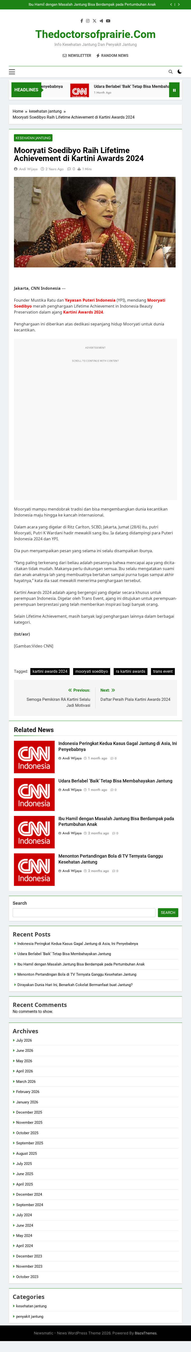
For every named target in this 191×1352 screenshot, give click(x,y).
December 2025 (29, 1112)
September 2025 (29, 1143)
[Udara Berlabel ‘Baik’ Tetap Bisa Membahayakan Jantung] (67, 93)
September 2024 (29, 1205)
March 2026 (26, 1081)
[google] (101, 21)
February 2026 (27, 1092)
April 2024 (24, 1246)
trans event (163, 671)
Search (20, 903)
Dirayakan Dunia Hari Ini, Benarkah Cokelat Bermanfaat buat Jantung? (75, 985)
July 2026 (24, 1040)
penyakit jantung (29, 1316)
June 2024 (24, 1225)
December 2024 (29, 1194)
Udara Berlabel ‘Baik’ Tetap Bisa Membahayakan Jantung (133, 86)
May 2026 (24, 1061)
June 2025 (24, 1174)
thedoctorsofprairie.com (95, 34)
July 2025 (24, 1163)
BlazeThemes (145, 1333)
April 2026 (24, 1071)
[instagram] (88, 21)
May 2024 (24, 1235)
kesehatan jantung (33, 137)
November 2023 (29, 1266)
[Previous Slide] (171, 4)
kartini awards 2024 (50, 671)
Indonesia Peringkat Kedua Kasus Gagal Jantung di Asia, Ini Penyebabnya (77, 943)
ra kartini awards (130, 671)
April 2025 (24, 1184)
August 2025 (26, 1153)
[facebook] (82, 21)
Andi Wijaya (28, 168)
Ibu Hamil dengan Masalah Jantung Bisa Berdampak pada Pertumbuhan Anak (92, 5)
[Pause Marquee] (174, 89)
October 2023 (27, 1277)
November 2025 (29, 1122)
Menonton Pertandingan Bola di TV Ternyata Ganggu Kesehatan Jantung (76, 974)
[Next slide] (178, 4)
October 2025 (27, 1133)
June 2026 (24, 1050)
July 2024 (24, 1215)
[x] (94, 21)
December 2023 (29, 1256)
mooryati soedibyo (91, 671)
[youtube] (108, 21)
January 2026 (27, 1102)
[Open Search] (171, 72)
